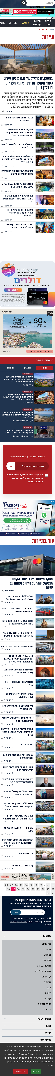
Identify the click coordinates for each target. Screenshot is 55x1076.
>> (48, 893)
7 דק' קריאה (10, 111)
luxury (47, 993)
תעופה (47, 949)
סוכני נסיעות (44, 1004)
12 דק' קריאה (9, 166)
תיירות (47, 954)
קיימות (47, 998)
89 (53, 889)
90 (48, 889)
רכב (49, 987)
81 (41, 885)
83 (31, 885)
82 (36, 885)
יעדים (48, 1033)
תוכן (48, 1026)
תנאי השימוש (17, 478)
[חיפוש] (24, 3)
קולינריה (13, 23)
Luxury (25, 23)
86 (16, 885)
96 (18, 889)
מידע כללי (45, 1040)
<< (53, 885)
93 (33, 889)
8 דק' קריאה (8, 868)
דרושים (47, 1009)
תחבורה (46, 943)
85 (21, 885)
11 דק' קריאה (8, 712)
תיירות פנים (48, 22)
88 (6, 885)
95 (23, 889)
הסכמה (36, 1071)
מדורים (47, 936)
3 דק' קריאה (9, 206)
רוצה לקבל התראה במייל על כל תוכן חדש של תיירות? (27, 457)
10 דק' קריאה (9, 664)
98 (8, 889)
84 (26, 885)
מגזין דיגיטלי (44, 1018)
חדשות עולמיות (37, 22)
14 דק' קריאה (8, 639)
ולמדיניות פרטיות (35, 481)
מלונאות (46, 960)
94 (28, 889)
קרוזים (47, 982)
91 (43, 889)
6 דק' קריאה (9, 152)
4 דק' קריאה (9, 220)
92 (38, 889)
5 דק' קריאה (9, 125)
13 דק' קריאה (9, 140)
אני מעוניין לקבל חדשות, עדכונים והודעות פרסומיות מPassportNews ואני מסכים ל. (30, 921)
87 (11, 885)
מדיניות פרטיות (21, 1071)
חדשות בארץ (44, 965)
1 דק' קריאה (8, 626)
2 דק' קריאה (9, 232)
